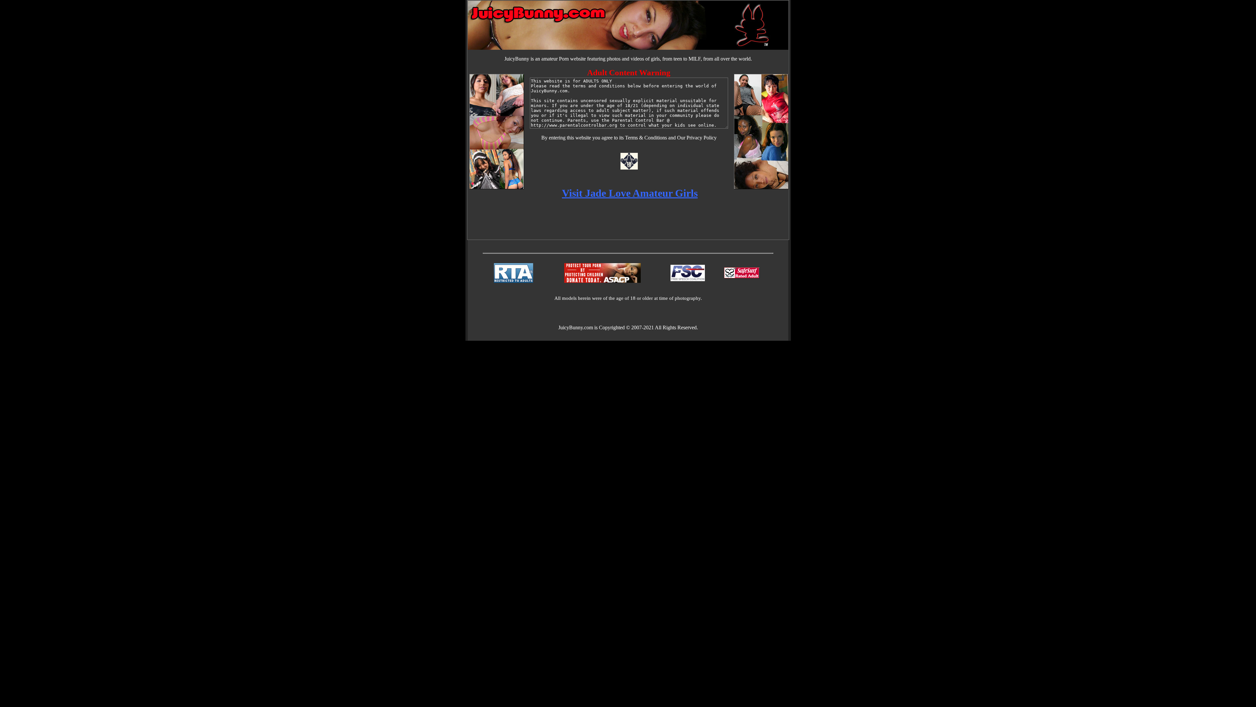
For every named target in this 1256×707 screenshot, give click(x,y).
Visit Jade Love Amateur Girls (630, 193)
